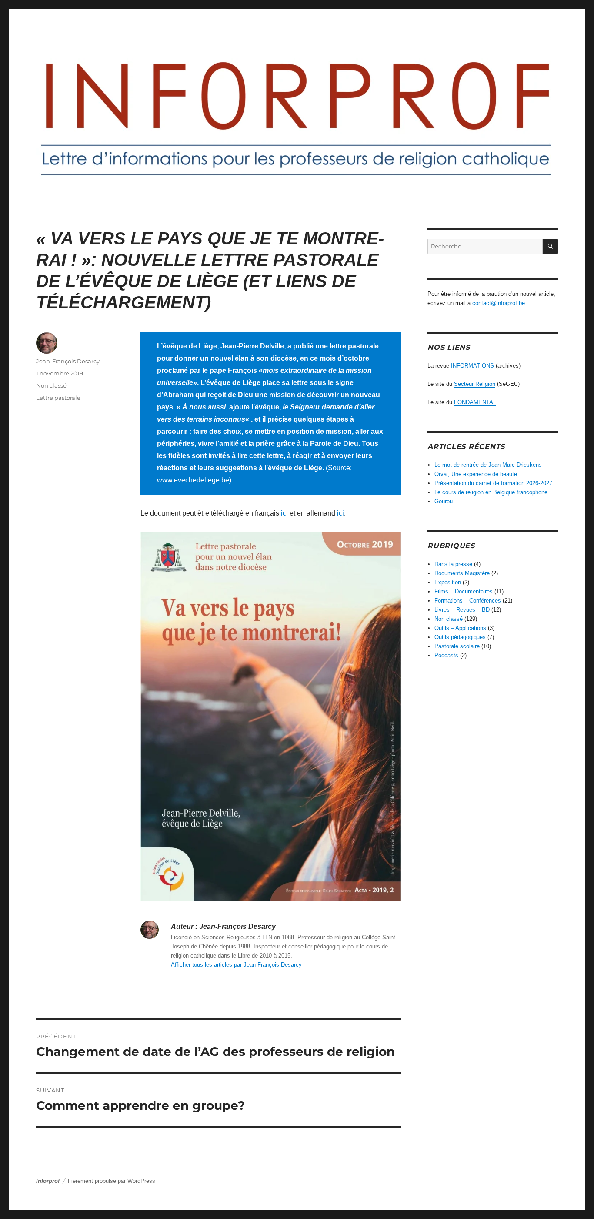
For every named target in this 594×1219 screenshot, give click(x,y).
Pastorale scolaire (457, 646)
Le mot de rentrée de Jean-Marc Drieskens (488, 465)
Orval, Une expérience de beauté (475, 474)
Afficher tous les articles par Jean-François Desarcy (236, 964)
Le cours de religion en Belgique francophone (490, 492)
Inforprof (48, 1181)
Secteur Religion (474, 384)
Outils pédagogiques (460, 637)
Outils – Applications (460, 628)
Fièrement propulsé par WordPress (111, 1181)
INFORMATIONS (472, 365)
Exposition (447, 582)
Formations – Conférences (467, 600)
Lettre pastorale (58, 397)
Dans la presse (453, 564)
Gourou (443, 501)
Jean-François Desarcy (68, 361)
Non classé (51, 385)
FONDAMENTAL (475, 402)
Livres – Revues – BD (462, 609)
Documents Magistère (462, 573)
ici (284, 513)
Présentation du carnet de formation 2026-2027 (493, 483)
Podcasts (446, 655)
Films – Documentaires (463, 591)
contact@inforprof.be (498, 303)
